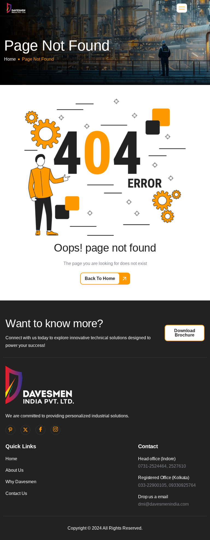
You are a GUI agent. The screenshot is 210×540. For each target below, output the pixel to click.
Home (11, 458)
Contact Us (16, 493)
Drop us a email (153, 496)
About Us (14, 470)
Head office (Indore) (157, 458)
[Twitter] (25, 430)
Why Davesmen (20, 481)
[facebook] (40, 430)
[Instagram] (55, 430)
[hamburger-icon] (182, 8)
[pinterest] (10, 430)
